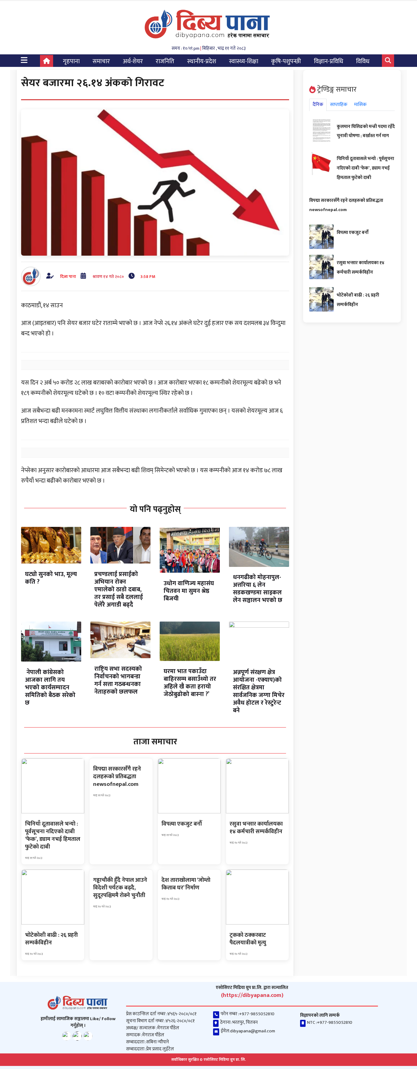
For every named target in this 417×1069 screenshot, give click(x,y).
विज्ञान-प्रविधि (328, 61)
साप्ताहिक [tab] (338, 104)
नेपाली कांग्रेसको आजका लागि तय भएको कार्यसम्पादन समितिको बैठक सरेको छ (50, 687)
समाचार (101, 61)
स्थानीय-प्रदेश (201, 61)
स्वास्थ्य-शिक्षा (243, 61)
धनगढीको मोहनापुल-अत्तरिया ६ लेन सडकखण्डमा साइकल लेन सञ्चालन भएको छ (257, 588)
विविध (362, 61)
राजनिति (165, 61)
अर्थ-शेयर (133, 61)
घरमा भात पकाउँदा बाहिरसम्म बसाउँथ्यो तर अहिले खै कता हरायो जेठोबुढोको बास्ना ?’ (190, 682)
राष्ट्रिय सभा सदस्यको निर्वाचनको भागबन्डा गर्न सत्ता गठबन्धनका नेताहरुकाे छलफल (118, 680)
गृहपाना (71, 61)
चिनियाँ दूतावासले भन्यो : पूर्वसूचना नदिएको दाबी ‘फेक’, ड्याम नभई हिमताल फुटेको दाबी (365, 168)
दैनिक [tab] (318, 104)
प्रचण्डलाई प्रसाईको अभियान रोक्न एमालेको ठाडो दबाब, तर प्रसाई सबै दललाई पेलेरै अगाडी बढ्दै (118, 589)
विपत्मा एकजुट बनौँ (352, 232)
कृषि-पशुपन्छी (286, 61)
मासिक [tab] (360, 104)
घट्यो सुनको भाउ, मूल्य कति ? (51, 578)
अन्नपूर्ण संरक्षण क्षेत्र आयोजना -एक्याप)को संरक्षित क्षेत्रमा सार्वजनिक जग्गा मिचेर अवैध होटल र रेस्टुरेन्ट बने (259, 691)
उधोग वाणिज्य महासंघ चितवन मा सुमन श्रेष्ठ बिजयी (189, 591)
